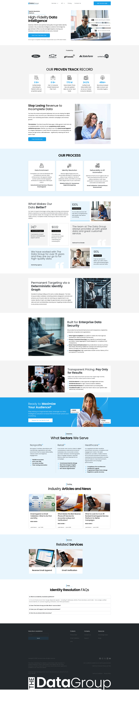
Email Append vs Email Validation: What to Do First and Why (41, 516)
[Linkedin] (107, 658)
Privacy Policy (107, 673)
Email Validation (74, 638)
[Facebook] (100, 658)
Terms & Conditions (97, 673)
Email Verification (69, 570)
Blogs (99, 638)
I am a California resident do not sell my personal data (97, 663)
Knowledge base (103, 635)
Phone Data (73, 635)
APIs (71, 641)
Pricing (70, 3)
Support (86, 638)
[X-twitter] (105, 658)
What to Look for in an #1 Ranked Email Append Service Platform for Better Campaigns (96, 517)
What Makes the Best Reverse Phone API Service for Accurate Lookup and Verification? (69, 517)
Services (54, 3)
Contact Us (77, 3)
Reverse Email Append (42, 570)
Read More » (34, 521)
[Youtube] (110, 658)
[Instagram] (102, 658)
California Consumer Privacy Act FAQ (101, 666)
